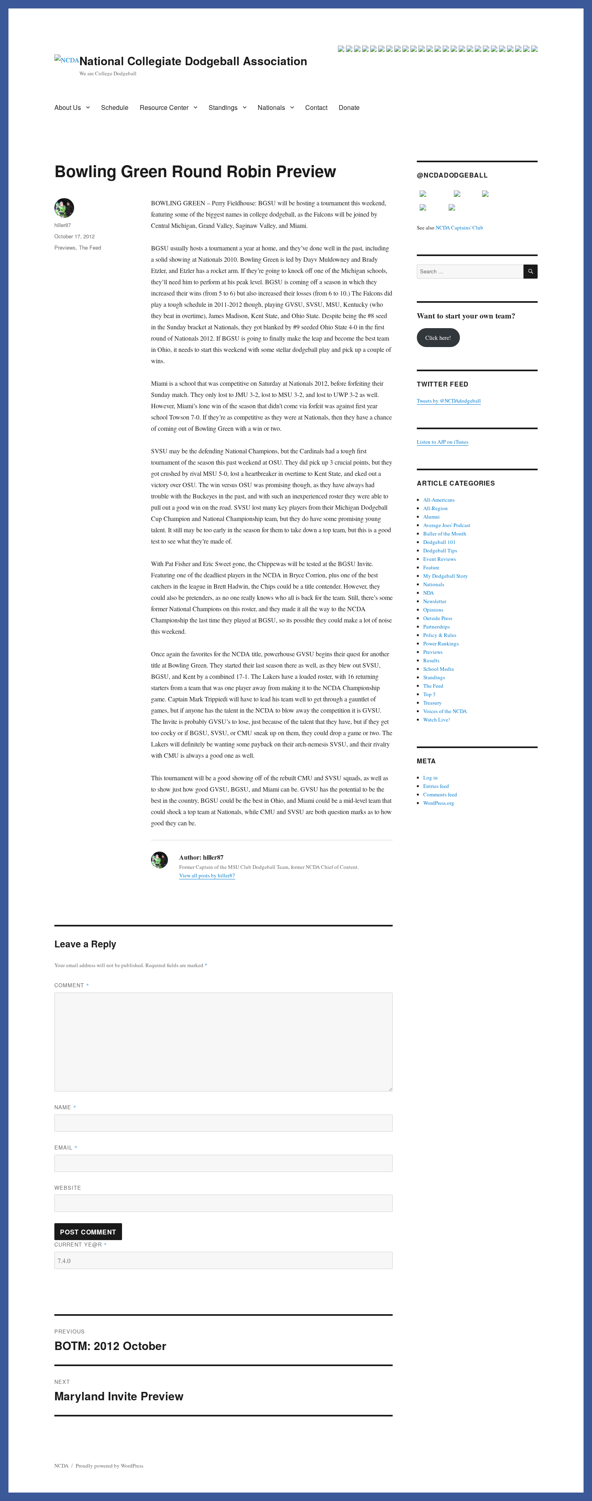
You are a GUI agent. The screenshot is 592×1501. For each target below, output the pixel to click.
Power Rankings (441, 643)
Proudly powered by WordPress (109, 1465)
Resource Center (164, 107)
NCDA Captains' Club (459, 227)
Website (67, 1187)
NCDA (61, 1465)
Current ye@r (80, 1244)
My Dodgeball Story (445, 575)
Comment (71, 985)
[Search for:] (470, 271)
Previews (65, 247)
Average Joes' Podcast (446, 525)
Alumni (431, 516)
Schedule (114, 107)
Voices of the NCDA (445, 711)
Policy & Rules (439, 635)
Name (65, 1107)
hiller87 (62, 225)
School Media (438, 668)
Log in (430, 777)
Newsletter (434, 601)
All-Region (435, 508)
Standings (223, 107)
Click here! (438, 337)
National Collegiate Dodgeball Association (193, 60)
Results (431, 660)
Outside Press (437, 618)
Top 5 (429, 694)
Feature (431, 567)
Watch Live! (436, 719)
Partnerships (436, 626)
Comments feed (440, 794)
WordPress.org (438, 802)
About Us (67, 107)
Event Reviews (439, 558)
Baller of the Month (444, 533)
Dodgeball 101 (439, 542)
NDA (428, 592)
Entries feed (436, 786)
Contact (316, 107)
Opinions (433, 609)
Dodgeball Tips (440, 550)
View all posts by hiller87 (207, 875)
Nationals (271, 107)
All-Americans (439, 499)
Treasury (432, 702)
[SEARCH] (531, 272)
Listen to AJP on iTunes (442, 441)
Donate (349, 107)
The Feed (90, 247)
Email (66, 1147)
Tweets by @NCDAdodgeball (449, 400)
